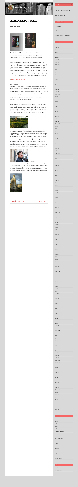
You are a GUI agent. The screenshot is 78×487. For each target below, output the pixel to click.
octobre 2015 (57, 365)
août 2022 (56, 163)
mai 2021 (56, 200)
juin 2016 (56, 345)
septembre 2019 (57, 249)
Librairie (56, 436)
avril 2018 (56, 291)
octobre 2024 (57, 99)
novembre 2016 (57, 333)
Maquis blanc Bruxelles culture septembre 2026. (63, 8)
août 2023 (56, 133)
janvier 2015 (57, 387)
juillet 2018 (57, 283)
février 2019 (57, 266)
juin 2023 (56, 138)
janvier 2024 (57, 121)
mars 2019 (57, 264)
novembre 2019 (57, 244)
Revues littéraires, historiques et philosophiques (63, 455)
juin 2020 (56, 227)
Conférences (57, 423)
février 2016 (57, 355)
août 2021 (56, 192)
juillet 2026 (57, 47)
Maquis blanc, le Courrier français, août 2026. (63, 10)
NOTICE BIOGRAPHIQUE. (66, 35)
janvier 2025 (57, 91)
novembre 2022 (57, 155)
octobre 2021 (57, 187)
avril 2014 (56, 404)
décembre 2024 (57, 94)
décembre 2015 (57, 360)
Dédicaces (56, 426)
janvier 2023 (57, 150)
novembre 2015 (57, 362)
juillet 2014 (57, 402)
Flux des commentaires (59, 472)
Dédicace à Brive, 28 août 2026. (60, 15)
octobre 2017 (57, 306)
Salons (56, 460)
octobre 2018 (57, 276)
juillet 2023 (57, 136)
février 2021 (57, 207)
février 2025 (57, 89)
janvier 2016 (57, 357)
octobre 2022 (57, 158)
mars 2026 (57, 57)
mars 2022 (57, 175)
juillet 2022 (57, 165)
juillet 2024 (57, 106)
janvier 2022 (57, 180)
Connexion (57, 467)
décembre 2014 (57, 389)
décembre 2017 (57, 301)
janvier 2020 (57, 239)
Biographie (57, 421)
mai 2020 (56, 229)
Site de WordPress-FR (58, 475)
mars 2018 (57, 293)
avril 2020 (56, 232)
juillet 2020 (57, 224)
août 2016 (56, 340)
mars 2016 (57, 352)
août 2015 (56, 370)
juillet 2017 (57, 313)
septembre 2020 (57, 219)
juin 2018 (56, 286)
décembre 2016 (57, 330)
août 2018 (56, 281)
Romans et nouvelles (58, 458)
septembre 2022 (57, 160)
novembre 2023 (57, 126)
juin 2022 (56, 168)
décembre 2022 (57, 153)
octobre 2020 (57, 217)
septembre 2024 (57, 101)
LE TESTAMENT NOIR (42, 201)
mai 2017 (56, 318)
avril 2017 (56, 320)
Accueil (8, 1)
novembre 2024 (57, 96)
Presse (45, 1)
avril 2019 (56, 261)
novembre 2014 (57, 392)
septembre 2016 (57, 338)
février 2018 (57, 296)
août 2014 (56, 399)
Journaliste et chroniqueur (59, 431)
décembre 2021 (57, 182)
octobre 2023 (57, 128)
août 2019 (56, 251)
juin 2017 (56, 315)
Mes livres (39, 1)
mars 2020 (57, 234)
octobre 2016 (57, 335)
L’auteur (18, 1)
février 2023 (57, 148)
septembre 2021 (57, 190)
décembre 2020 (57, 212)
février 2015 (57, 384)
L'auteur (56, 433)
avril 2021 (56, 202)
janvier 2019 (57, 269)
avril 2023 (56, 143)
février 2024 (57, 118)
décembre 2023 (57, 123)
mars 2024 (57, 116)
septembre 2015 (57, 367)
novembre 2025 (57, 67)
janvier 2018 (57, 298)
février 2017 (57, 325)
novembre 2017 (57, 303)
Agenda (13, 1)
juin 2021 (56, 197)
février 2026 (57, 59)
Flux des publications (58, 470)
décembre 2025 (57, 64)
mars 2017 (57, 323)
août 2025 (56, 74)
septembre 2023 (57, 131)
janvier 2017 (57, 328)
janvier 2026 (57, 62)
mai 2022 (56, 170)
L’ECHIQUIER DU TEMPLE (23, 20)
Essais (56, 428)
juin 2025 (56, 79)
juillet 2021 (57, 195)
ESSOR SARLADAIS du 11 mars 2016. (18, 201)
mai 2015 (56, 377)
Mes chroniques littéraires (29, 1)
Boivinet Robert (57, 35)
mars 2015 (57, 382)
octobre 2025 (57, 69)
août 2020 (56, 222)
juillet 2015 (57, 372)
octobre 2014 (57, 394)
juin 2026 (56, 49)
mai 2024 (56, 111)
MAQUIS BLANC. (58, 17)
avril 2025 (56, 84)
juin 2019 (56, 256)
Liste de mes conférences (59, 438)
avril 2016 (56, 350)
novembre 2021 (57, 185)
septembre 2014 (57, 397)
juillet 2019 (57, 254)
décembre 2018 (57, 271)
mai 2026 (56, 52)
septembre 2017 (57, 308)
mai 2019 (56, 259)
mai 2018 (56, 288)
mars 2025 (57, 86)
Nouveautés (57, 448)
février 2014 (57, 409)
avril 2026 (56, 54)
